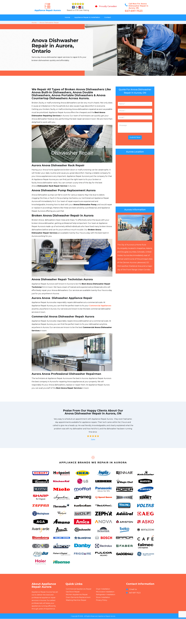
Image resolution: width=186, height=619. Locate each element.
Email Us (133, 589)
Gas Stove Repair (73, 592)
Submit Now (135, 137)
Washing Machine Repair (76, 600)
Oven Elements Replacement (78, 597)
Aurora (34, 23)
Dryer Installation (103, 589)
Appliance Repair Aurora (106, 616)
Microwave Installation (105, 592)
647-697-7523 (134, 10)
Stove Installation (103, 597)
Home (67, 17)
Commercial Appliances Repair (78, 589)
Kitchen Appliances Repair (77, 594)
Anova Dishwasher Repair (49, 23)
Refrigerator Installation (105, 594)
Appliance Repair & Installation (87, 17)
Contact (107, 17)
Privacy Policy (101, 600)
